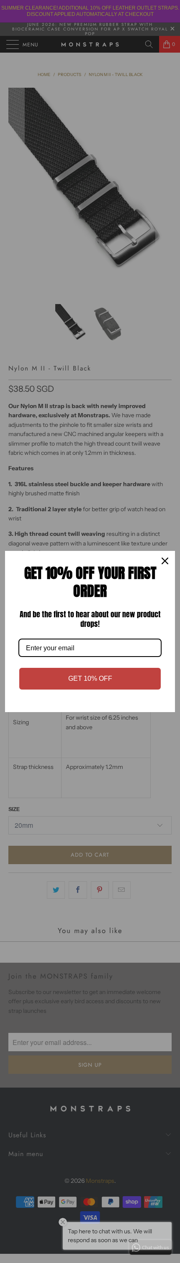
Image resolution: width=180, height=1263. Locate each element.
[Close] (165, 561)
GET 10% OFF (90, 678)
